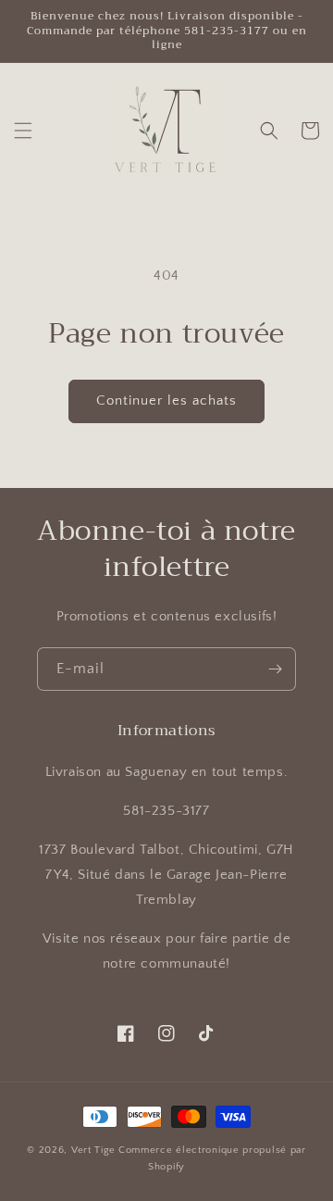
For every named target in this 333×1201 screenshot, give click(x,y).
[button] (23, 130)
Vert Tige (93, 1150)
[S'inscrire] (274, 669)
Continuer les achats (166, 400)
